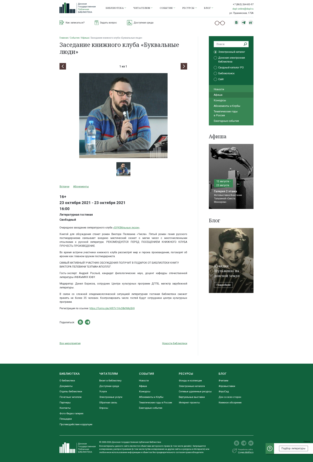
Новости (219, 89)
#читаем (223, 380)
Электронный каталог (231, 51)
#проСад (224, 391)
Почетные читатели (71, 397)
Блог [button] (207, 7)
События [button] (166, 7)
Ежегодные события (226, 120)
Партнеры (65, 402)
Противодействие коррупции (76, 424)
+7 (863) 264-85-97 (243, 4)
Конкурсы (220, 100)
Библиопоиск (226, 73)
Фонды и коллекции (190, 380)
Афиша (85, 37)
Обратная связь (108, 402)
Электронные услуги (110, 397)
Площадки (66, 418)
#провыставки (227, 386)
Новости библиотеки (174, 343)
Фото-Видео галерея (71, 413)
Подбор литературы (293, 448)
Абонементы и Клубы (227, 105)
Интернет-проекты (189, 402)
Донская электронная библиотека (231, 59)
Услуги (103, 391)
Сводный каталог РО (231, 67)
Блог (223, 373)
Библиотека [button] (115, 7)
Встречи (64, 186)
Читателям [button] (141, 7)
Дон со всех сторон (230, 397)
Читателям (108, 373)
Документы (66, 386)
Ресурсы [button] (188, 7)
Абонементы (81, 186)
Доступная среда (109, 386)
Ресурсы (186, 373)
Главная (64, 37)
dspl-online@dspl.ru (242, 8)
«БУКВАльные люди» (126, 227)
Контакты (65, 407)
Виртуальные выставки (192, 397)
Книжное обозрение (230, 402)
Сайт (221, 79)
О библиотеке (67, 380)
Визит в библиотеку (110, 380)
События (74, 37)
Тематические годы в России (226, 113)
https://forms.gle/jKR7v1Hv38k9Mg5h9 (112, 308)
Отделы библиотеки (71, 391)
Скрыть (307, 442)
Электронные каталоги (192, 386)
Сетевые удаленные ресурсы (195, 391)
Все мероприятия (70, 343)
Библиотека (70, 373)
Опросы (103, 407)
